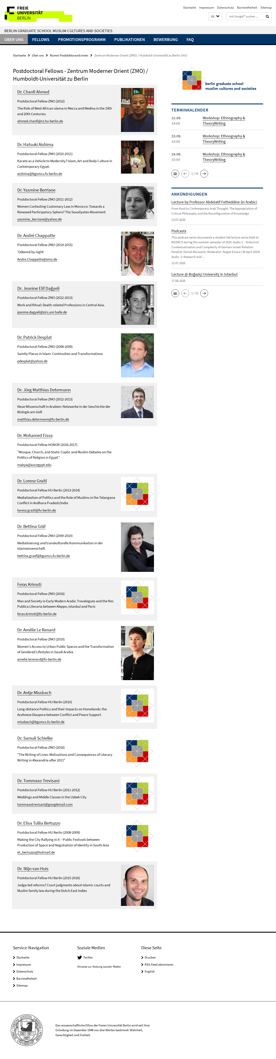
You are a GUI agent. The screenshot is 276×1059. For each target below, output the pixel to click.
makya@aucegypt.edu (34, 464)
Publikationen (129, 39)
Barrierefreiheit (247, 7)
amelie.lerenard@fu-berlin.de (39, 659)
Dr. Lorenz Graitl (32, 481)
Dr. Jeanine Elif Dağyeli (38, 288)
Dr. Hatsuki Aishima (35, 144)
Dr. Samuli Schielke (35, 738)
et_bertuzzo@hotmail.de (36, 852)
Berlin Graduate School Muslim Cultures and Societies (58, 30)
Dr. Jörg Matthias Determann (44, 390)
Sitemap (266, 7)
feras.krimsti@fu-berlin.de (36, 613)
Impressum (206, 7)
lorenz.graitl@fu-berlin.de (36, 510)
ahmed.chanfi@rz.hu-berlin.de (40, 121)
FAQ (190, 39)
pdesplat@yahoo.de (32, 361)
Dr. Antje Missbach (34, 692)
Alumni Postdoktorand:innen (69, 55)
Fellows (40, 39)
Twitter (88, 957)
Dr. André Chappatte (36, 235)
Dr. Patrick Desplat (34, 337)
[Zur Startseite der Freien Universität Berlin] (36, 13)
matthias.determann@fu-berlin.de (43, 419)
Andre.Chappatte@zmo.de (37, 259)
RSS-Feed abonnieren (159, 964)
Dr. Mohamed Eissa (35, 435)
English (150, 971)
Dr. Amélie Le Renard (36, 630)
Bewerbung (166, 39)
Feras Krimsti (29, 584)
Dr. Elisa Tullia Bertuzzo (38, 823)
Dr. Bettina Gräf (31, 526)
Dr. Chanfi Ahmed (33, 92)
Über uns (14, 39)
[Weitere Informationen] (137, 109)
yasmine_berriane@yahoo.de (39, 219)
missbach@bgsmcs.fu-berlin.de (40, 721)
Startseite (189, 7)
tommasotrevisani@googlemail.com (45, 804)
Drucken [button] (150, 957)
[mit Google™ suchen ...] (267, 16)
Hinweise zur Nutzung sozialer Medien (99, 966)
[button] (215, 16)
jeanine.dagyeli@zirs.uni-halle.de (42, 312)
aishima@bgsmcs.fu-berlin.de (39, 173)
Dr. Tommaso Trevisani (38, 780)
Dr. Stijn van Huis (33, 868)
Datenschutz (225, 7)
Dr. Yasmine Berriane (36, 190)
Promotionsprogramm (82, 39)
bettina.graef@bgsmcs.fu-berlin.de (43, 555)
